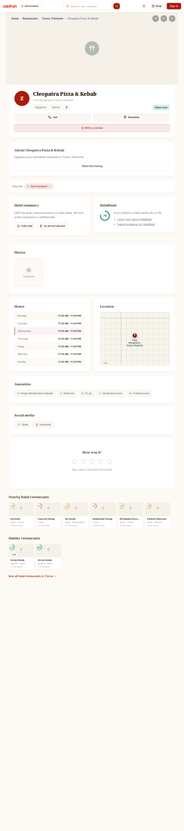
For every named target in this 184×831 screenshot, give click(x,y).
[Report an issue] (164, 18)
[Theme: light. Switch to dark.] (144, 6)
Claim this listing (92, 166)
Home (15, 18)
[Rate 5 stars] (109, 461)
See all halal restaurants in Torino (31, 576)
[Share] (155, 18)
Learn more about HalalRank (134, 219)
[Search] (116, 6)
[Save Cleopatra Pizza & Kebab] (172, 18)
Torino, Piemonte (52, 18)
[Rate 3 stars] (92, 461)
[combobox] (91, 6)
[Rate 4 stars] (100, 461)
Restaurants (30, 18)
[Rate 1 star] (74, 461)
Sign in (174, 6)
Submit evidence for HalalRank (136, 224)
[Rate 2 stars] (83, 461)
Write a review (94, 127)
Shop (159, 5)
